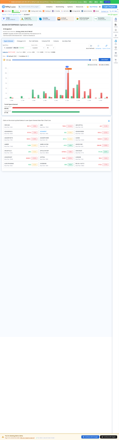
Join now (107, 2)
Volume (56, 41)
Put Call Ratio (33, 41)
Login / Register (110, 7)
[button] (4, 15)
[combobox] (29, 7)
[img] (56, 82)
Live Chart (104, 60)
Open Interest (8, 41)
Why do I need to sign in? (27, 438)
